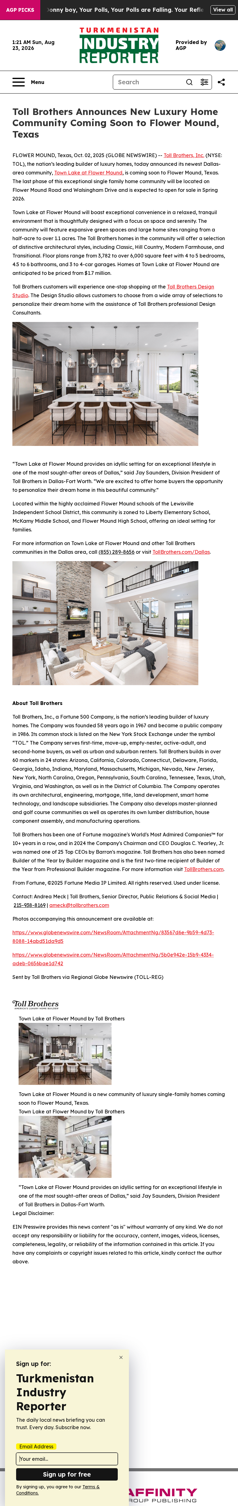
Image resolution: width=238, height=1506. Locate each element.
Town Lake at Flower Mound (88, 173)
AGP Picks (20, 10)
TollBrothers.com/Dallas (181, 552)
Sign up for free (67, 1474)
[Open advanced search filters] (204, 82)
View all (223, 10)
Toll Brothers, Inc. (184, 155)
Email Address (36, 1446)
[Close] (121, 1357)
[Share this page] (221, 82)
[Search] (189, 82)
